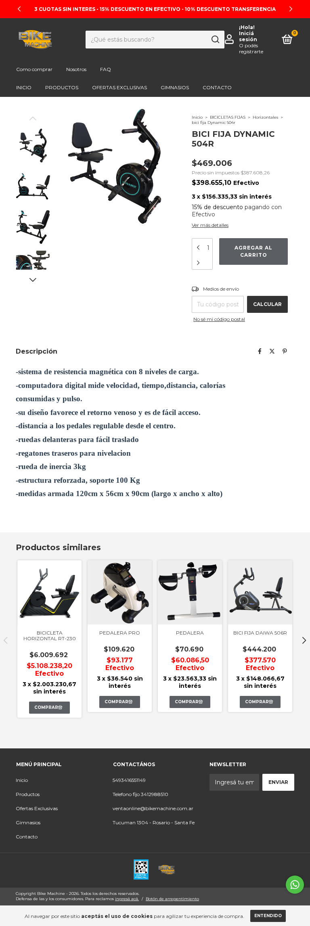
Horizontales (265, 117)
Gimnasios (175, 87)
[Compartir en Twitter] (272, 351)
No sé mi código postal (219, 319)
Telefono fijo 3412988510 (140, 794)
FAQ (105, 69)
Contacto (217, 87)
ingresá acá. (127, 898)
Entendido (268, 915)
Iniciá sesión (248, 36)
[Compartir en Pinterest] (285, 351)
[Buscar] (215, 39)
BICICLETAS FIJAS (227, 117)
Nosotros (76, 69)
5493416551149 (129, 780)
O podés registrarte (251, 48)
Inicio (23, 87)
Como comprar (34, 69)
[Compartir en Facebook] (260, 351)
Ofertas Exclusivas (119, 87)
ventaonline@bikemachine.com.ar (153, 808)
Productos (61, 87)
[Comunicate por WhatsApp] (295, 885)
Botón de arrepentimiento (172, 898)
